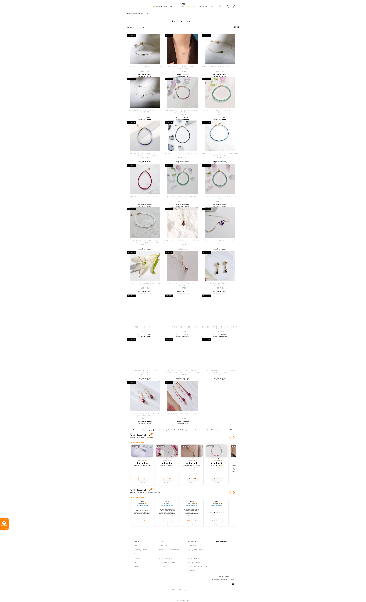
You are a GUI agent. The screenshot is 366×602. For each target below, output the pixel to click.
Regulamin (190, 554)
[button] (230, 437)
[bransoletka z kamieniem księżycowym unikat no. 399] (145, 222)
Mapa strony (191, 570)
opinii (152, 492)
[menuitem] (159, 6)
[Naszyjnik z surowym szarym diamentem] (182, 49)
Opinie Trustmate (139, 566)
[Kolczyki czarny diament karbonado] (220, 266)
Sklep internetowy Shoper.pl (183, 600)
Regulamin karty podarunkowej (197, 566)
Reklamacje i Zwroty (140, 550)
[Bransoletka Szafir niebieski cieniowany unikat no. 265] (145, 136)
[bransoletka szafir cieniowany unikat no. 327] (182, 92)
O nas (136, 545)
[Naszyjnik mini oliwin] (145, 309)
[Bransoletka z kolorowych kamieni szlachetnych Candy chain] (182, 352)
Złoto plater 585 (164, 566)
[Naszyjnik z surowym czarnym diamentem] (145, 92)
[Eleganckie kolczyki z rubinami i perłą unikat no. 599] (145, 396)
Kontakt (137, 558)
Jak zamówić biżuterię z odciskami (169, 550)
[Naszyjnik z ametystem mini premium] (220, 222)
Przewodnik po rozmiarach (167, 562)
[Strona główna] (183, 4)
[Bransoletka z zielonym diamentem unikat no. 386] (220, 136)
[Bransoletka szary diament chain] (145, 49)
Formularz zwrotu (192, 545)
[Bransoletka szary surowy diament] (145, 352)
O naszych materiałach (166, 558)
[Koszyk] (235, 8)
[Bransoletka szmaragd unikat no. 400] (220, 179)
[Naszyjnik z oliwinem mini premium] (145, 266)
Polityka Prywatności (193, 558)
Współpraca (138, 554)
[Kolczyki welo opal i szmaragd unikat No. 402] (220, 352)
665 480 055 (225, 577)
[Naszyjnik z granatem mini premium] (182, 222)
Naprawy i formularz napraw (196, 550)
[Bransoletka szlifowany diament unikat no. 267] (182, 136)
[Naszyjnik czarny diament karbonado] (182, 266)
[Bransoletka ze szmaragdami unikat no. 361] (182, 179)
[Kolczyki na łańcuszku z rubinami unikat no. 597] (182, 396)
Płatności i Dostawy (193, 562)
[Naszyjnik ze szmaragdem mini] (182, 309)
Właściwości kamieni (165, 554)
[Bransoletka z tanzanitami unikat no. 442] (220, 309)
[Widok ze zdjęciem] (235, 27)
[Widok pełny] (238, 27)
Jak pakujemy (163, 545)
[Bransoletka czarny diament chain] (220, 49)
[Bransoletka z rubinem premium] (145, 179)
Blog (135, 562)
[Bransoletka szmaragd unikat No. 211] (220, 92)
